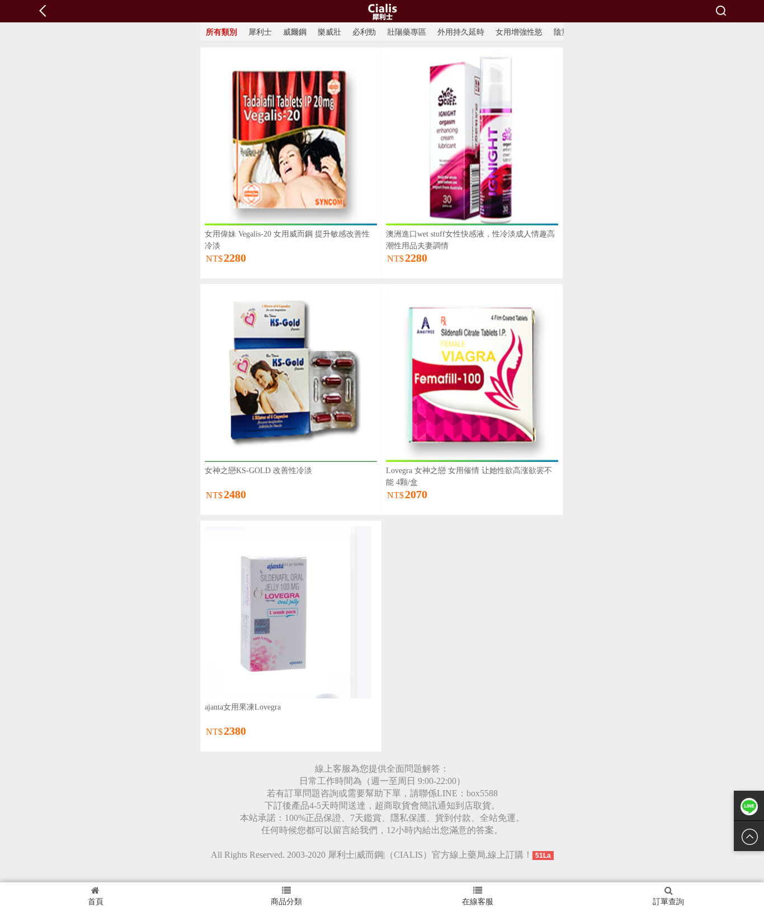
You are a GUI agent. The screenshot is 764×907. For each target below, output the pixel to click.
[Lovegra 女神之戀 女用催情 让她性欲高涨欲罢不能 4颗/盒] (472, 375)
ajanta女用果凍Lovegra (243, 707)
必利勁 (364, 32)
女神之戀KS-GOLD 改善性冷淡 (258, 470)
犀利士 (260, 32)
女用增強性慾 (519, 32)
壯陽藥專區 (406, 32)
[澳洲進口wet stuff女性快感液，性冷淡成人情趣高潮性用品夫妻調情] (472, 138)
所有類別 (221, 32)
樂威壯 (329, 32)
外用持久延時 (460, 32)
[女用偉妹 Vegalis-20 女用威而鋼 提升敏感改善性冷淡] (291, 138)
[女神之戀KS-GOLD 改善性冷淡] (291, 375)
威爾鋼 (294, 32)
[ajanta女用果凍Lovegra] (288, 611)
